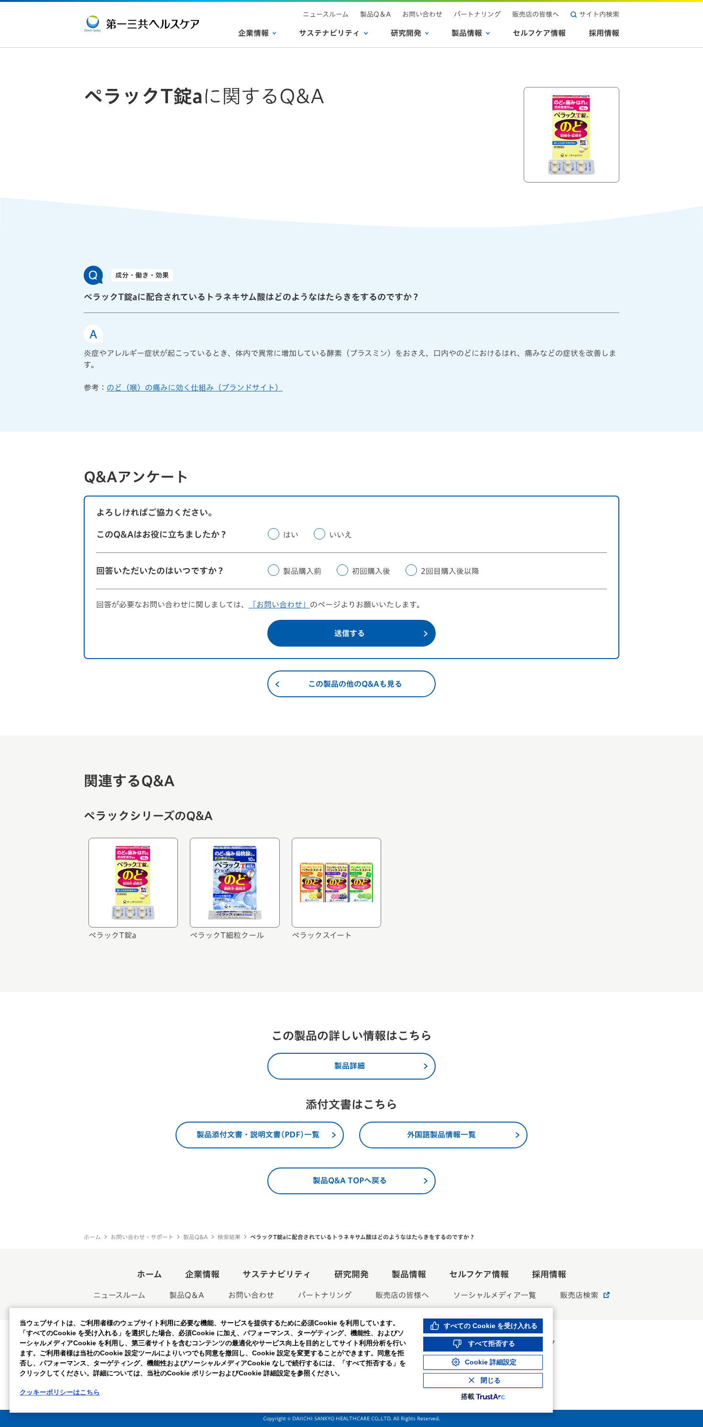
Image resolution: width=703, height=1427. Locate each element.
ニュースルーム (326, 14)
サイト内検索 (599, 14)
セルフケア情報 (539, 33)
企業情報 (253, 33)
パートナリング (477, 14)
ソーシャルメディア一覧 (494, 1295)
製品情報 (466, 33)
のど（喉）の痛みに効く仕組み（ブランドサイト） (195, 387)
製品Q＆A (375, 14)
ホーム (92, 1237)
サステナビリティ (329, 33)
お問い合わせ (422, 14)
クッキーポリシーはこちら (60, 1392)
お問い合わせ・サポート (142, 1237)
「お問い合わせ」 (279, 604)
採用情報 (604, 33)
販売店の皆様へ (535, 14)
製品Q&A (195, 1237)
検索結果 (229, 1237)
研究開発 (406, 33)
